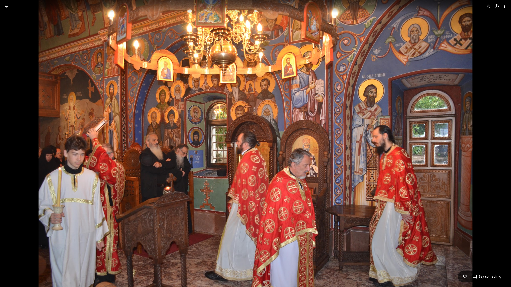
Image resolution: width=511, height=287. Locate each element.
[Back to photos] (6, 6)
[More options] (505, 6)
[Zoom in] (489, 6)
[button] (11, 143)
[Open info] (497, 6)
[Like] (465, 276)
